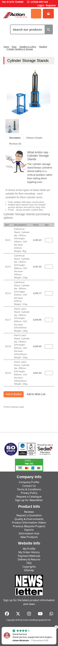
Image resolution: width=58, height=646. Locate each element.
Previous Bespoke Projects (29, 526)
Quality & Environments (29, 519)
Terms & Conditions (29, 489)
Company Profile (29, 482)
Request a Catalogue (29, 496)
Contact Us (29, 486)
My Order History (29, 552)
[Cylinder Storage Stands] (12, 126)
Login (40, 5)
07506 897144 (39, 1)
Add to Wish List (36, 394)
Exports (29, 530)
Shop (14, 47)
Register (51, 5)
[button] (56, 627)
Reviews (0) (15, 143)
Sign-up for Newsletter (29, 500)
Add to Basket (14, 394)
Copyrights (29, 566)
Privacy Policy (29, 493)
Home (6, 47)
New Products (29, 537)
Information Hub (29, 533)
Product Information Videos (29, 522)
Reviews (29, 512)
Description (15, 137)
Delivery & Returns (29, 559)
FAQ (29, 563)
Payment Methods (29, 556)
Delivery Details (34, 137)
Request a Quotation (29, 515)
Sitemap (29, 570)
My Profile (29, 548)
